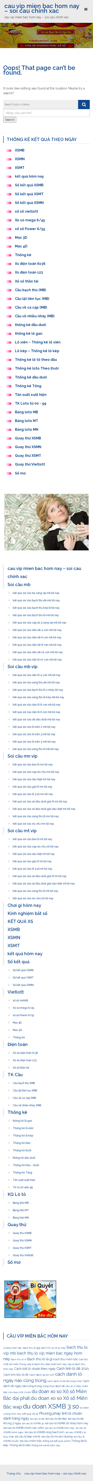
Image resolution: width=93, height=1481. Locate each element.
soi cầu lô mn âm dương (57, 1436)
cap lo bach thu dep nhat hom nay (47, 1364)
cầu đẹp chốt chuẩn (19, 1392)
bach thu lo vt (18, 1359)
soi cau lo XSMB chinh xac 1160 (23, 1427)
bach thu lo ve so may (53, 1348)
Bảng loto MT (26, 421)
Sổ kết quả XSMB (29, 185)
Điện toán (18, 1044)
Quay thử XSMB (28, 438)
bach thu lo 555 (31, 1347)
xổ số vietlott (26, 211)
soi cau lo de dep (56, 1418)
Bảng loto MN (26, 429)
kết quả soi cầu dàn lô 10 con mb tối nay (37, 658)
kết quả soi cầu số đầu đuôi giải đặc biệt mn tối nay (44, 807)
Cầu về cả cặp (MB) (31, 307)
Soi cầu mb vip (22, 666)
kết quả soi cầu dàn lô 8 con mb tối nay (37, 703)
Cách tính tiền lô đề (16, 1374)
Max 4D (21, 246)
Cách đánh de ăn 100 (41, 1374)
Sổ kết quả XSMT (29, 194)
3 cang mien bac (12, 1348)
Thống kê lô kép (23, 1134)
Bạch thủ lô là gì (39, 1359)
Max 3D (21, 237)
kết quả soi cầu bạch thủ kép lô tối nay (36, 606)
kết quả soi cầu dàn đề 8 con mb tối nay (37, 643)
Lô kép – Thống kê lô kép (37, 351)
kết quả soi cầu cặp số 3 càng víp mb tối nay (39, 621)
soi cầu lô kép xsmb (27, 1436)
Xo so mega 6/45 (30, 220)
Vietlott (16, 992)
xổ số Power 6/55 (30, 229)
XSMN (20, 159)
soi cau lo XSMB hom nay (59, 1427)
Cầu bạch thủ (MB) (30, 290)
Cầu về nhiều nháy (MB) (35, 316)
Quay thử (17, 1224)
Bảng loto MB (26, 412)
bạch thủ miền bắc (65, 1359)
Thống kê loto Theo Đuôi (37, 368)
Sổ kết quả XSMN (29, 203)
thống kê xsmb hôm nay (46, 1445)
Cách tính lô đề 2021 (72, 1369)
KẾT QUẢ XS (20, 921)
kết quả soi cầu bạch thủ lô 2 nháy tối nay (38, 688)
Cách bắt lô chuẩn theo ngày (35, 1368)
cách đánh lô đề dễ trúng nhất (64, 1381)
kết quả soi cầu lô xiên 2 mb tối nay (34, 725)
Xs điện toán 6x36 (30, 264)
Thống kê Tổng (28, 386)
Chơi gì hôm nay (24, 905)
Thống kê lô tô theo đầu (36, 360)
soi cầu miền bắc (31, 1440)
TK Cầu (15, 1074)
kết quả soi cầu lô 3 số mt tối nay (32, 867)
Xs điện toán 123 (29, 272)
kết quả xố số (30, 1413)
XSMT (19, 168)
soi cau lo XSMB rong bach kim (44, 1432)
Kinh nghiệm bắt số (27, 913)
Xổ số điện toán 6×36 (25, 1051)
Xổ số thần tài (26, 281)
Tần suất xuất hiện (30, 395)
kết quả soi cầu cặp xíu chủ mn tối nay (36, 770)
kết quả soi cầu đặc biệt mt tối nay (34, 852)
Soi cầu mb (19, 584)
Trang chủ (13, 1473)
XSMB (19, 150)
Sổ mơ (20, 473)
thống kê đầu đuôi (30, 325)
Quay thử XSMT (28, 456)
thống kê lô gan (28, 333)
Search (9, 119)
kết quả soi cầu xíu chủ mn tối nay (33, 822)
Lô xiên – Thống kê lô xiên (38, 342)
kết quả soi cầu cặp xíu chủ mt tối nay (36, 845)
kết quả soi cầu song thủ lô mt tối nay (35, 889)
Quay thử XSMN (28, 447)
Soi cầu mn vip (22, 756)
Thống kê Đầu (21, 1141)
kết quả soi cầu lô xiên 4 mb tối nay (34, 740)
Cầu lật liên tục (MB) (32, 299)
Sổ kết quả (18, 961)
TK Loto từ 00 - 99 (30, 403)
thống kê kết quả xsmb (56, 1440)
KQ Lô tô (17, 1194)
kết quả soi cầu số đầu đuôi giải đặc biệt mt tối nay (44, 882)
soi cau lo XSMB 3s (33, 1423)
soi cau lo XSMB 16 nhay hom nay (66, 1423)
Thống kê (23, 255)
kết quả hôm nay (29, 176)
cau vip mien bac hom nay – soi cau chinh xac (41, 8)
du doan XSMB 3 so (51, 1406)
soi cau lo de (37, 1418)
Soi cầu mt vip (22, 830)
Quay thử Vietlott (30, 464)
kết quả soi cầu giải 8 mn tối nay (32, 785)
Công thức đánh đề (54, 1386)
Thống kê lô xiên (20, 1445)
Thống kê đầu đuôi (31, 377)
